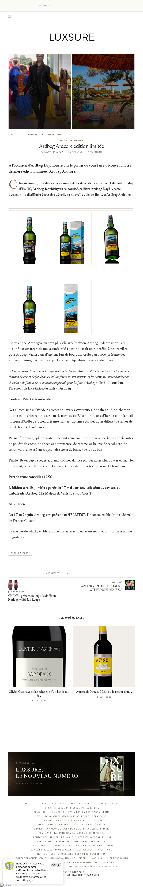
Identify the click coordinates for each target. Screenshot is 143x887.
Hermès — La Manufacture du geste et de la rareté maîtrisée (71, 824)
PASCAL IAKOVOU (26, 123)
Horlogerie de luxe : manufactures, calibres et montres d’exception (71, 845)
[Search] (133, 17)
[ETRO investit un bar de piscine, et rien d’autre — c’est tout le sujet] (103, 91)
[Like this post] (70, 573)
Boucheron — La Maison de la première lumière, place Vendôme (71, 812)
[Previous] (56, 5)
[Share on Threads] (91, 573)
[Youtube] (79, 48)
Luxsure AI (58, 803)
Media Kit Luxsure (35, 803)
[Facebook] (59, 48)
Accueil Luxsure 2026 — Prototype (76, 862)
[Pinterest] (74, 48)
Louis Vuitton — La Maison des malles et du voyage (71, 820)
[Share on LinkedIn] (84, 573)
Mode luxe (98, 858)
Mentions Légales (81, 803)
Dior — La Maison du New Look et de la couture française (71, 816)
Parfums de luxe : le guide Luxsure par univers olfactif (71, 841)
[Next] (61, 5)
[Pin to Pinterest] (81, 573)
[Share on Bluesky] (95, 573)
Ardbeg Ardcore (20, 553)
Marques (108, 862)
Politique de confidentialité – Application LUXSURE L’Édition (50, 858)
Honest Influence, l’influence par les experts (71, 808)
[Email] (84, 48)
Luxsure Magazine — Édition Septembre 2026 (91, 866)
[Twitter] (64, 48)
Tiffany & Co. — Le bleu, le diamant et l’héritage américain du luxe (71, 837)
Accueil (13, 135)
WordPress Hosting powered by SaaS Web (71, 875)
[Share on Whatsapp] (88, 573)
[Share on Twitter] (78, 573)
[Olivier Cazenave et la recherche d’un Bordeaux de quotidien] (39, 656)
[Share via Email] (98, 573)
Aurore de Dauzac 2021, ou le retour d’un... (104, 692)
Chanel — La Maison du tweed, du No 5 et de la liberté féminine (71, 829)
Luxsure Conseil (108, 803)
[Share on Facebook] (75, 573)
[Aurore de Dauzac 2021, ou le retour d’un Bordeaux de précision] (104, 656)
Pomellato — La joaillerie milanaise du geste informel (71, 833)
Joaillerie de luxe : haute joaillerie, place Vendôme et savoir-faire (71, 850)
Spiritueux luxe (119, 858)
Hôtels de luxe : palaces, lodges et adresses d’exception (71, 854)
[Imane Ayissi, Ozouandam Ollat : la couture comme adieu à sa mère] (40, 91)
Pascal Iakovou (53, 152)
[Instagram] (69, 48)
